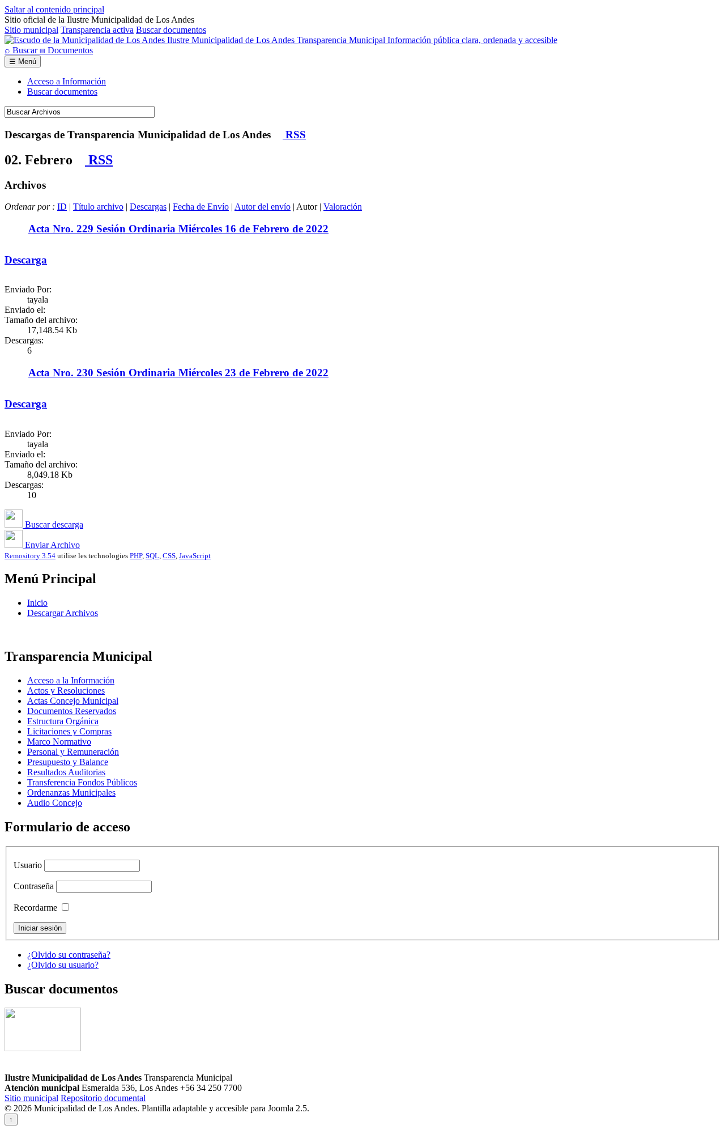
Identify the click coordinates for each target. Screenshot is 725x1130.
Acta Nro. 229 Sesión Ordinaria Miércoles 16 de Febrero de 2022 (178, 229)
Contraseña (34, 886)
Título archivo (98, 206)
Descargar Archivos (62, 613)
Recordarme (35, 907)
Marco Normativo (59, 741)
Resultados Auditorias (66, 772)
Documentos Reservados (71, 711)
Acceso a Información (66, 81)
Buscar (22, 50)
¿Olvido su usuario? (63, 965)
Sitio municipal (31, 30)
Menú (22, 61)
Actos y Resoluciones (66, 690)
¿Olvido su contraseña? (68, 954)
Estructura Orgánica (63, 721)
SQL (152, 555)
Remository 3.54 (30, 555)
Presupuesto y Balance (67, 762)
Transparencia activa (97, 30)
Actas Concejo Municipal (72, 701)
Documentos (66, 50)
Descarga (26, 260)
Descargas (148, 206)
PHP (136, 555)
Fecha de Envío (201, 206)
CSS (169, 555)
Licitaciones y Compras (69, 731)
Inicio (37, 603)
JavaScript (195, 555)
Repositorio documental (103, 1098)
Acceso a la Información (70, 680)
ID (62, 206)
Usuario (28, 865)
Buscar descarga (53, 524)
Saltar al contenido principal (54, 9)
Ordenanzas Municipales (71, 792)
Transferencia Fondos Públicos (82, 782)
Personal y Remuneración (73, 752)
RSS (294, 135)
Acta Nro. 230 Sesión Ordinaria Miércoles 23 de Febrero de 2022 (178, 373)
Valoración (342, 206)
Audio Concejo (54, 803)
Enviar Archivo (51, 545)
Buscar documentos (171, 30)
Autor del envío (262, 206)
